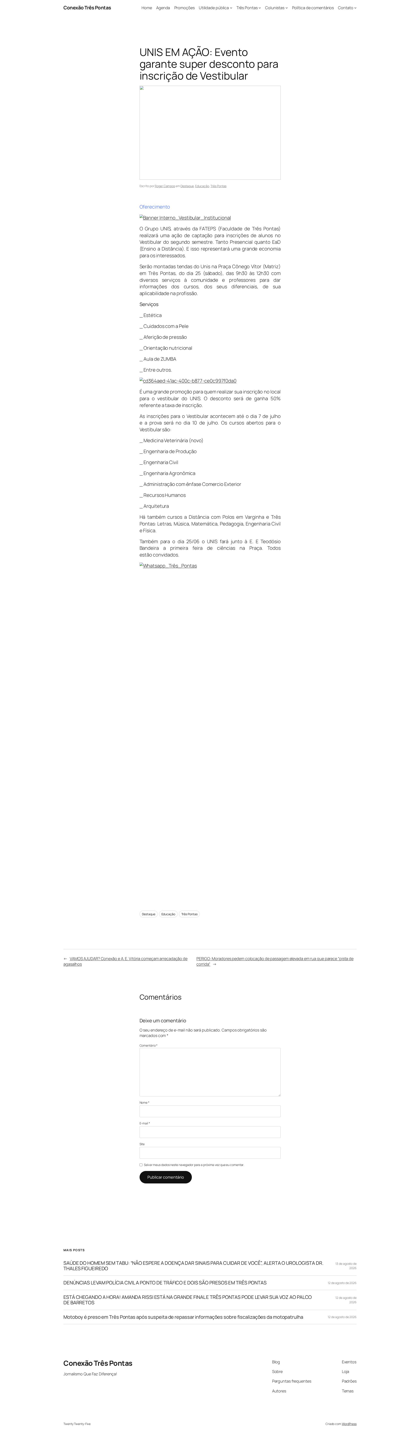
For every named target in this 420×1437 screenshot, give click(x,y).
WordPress (349, 1424)
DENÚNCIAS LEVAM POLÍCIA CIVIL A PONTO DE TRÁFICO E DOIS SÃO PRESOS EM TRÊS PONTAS (165, 1283)
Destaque (187, 186)
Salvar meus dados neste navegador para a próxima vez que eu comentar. (194, 1165)
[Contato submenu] (355, 8)
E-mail (145, 1123)
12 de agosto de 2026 (342, 1283)
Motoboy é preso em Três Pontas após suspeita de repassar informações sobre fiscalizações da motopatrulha (183, 1317)
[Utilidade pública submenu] (231, 8)
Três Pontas (218, 186)
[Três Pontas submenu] (260, 8)
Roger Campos (165, 186)
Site (142, 1144)
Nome (144, 1102)
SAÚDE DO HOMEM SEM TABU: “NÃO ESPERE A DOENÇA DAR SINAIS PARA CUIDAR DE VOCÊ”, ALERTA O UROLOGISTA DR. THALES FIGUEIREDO (193, 1265)
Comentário (149, 1045)
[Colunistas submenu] (286, 8)
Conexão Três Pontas (87, 7)
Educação (202, 186)
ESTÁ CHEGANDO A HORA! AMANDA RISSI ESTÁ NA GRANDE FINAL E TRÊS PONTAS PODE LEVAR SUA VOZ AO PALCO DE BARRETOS (187, 1299)
